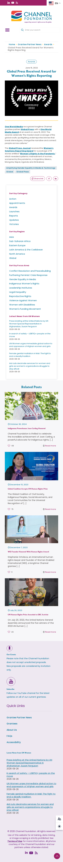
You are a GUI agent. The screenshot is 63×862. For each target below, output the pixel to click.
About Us (12, 729)
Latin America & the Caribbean (26, 249)
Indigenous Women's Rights (24, 283)
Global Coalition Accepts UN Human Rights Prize (28, 489)
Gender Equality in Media (22, 279)
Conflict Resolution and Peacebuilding (30, 270)
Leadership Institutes (20, 287)
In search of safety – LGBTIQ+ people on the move (31, 775)
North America (17, 253)
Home (12, 44)
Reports (13, 215)
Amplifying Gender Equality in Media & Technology (30, 168)
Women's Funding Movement (25, 308)
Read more (50, 445)
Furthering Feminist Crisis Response (28, 275)
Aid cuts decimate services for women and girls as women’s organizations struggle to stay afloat (29, 366)
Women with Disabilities (22, 304)
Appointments (17, 203)
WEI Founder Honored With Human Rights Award (28, 552)
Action (12, 198)
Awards (48, 44)
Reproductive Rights (20, 296)
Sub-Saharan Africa (19, 241)
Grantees (12, 723)
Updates (14, 219)
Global (9, 171)
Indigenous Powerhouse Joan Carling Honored (26, 428)
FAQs (9, 736)
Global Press (22, 171)
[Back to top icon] (57, 856)
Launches (14, 211)
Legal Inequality (17, 291)
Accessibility (14, 742)
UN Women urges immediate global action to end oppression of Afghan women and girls (30, 345)
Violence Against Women (23, 300)
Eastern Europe (17, 245)
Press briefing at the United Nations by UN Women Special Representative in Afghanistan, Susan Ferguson (28, 324)
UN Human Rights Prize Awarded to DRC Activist (28, 614)
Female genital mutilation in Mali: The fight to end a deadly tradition (30, 355)
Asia (11, 236)
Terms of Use (14, 841)
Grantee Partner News (29, 44)
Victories (14, 224)
